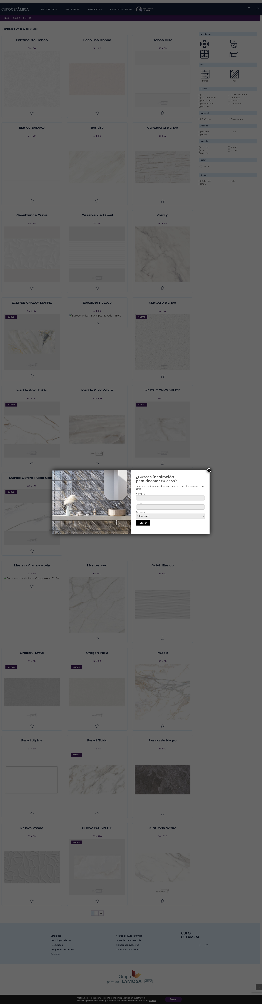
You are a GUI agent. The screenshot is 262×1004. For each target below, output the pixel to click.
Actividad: (141, 512)
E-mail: (139, 503)
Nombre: (140, 494)
